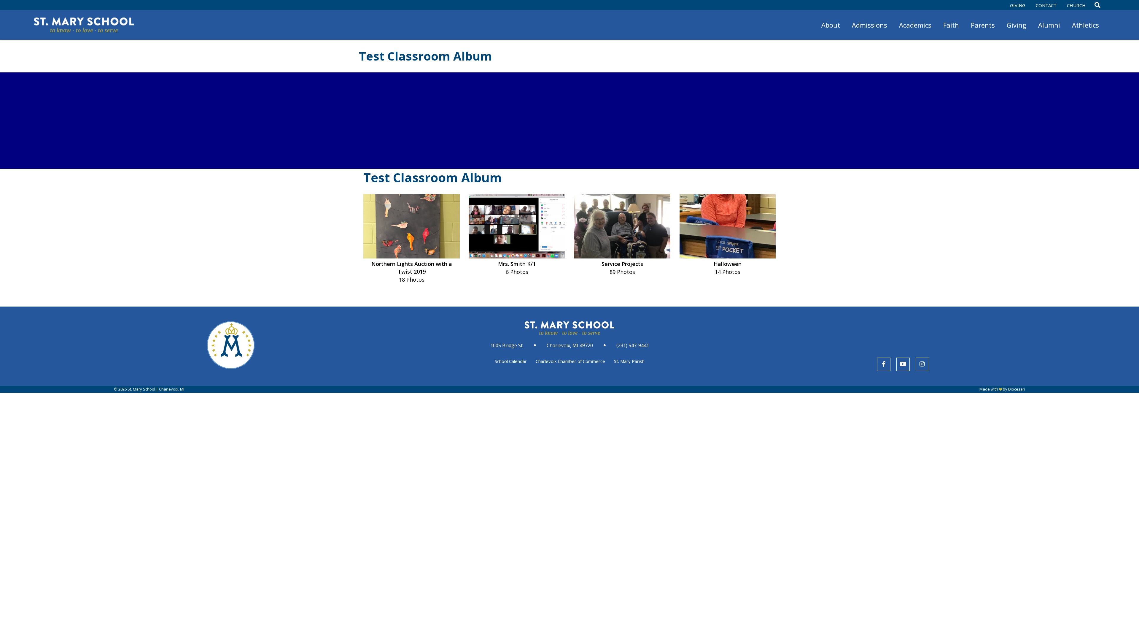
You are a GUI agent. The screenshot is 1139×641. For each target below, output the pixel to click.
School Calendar (511, 361)
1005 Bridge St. (507, 345)
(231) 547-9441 (632, 345)
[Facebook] (883, 364)
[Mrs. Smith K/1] (517, 226)
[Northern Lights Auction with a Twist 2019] (411, 226)
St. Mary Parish (629, 361)
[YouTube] (903, 364)
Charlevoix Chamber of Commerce (570, 361)
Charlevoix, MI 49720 (570, 345)
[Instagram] (922, 364)
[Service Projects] (622, 226)
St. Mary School (141, 389)
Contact (1046, 5)
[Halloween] (727, 226)
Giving (1017, 5)
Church (1076, 5)
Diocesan (1016, 389)
